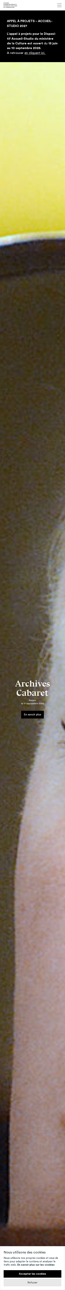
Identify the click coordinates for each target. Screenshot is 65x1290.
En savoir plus (32, 714)
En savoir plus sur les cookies (36, 1265)
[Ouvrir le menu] (59, 5)
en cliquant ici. (35, 52)
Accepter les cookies (32, 1274)
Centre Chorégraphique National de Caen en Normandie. (10, 5)
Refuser (32, 1282)
